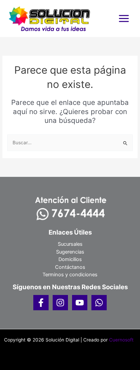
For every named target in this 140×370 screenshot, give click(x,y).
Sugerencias (70, 252)
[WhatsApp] (99, 302)
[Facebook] (41, 302)
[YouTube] (79, 302)
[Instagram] (60, 302)
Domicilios (70, 259)
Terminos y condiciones (70, 275)
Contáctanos (70, 267)
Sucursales (70, 244)
